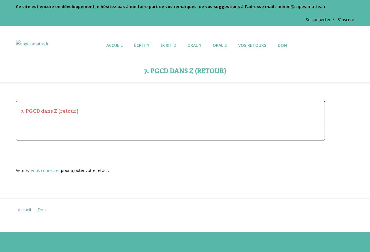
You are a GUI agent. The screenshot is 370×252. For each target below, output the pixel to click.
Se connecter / (322, 19)
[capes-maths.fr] (58, 40)
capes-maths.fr (30, 242)
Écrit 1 (141, 45)
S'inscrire (346, 19)
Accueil (24, 209)
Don (282, 45)
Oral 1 (194, 45)
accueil (114, 45)
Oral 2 (220, 45)
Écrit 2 (168, 45)
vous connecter (45, 170)
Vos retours (252, 45)
